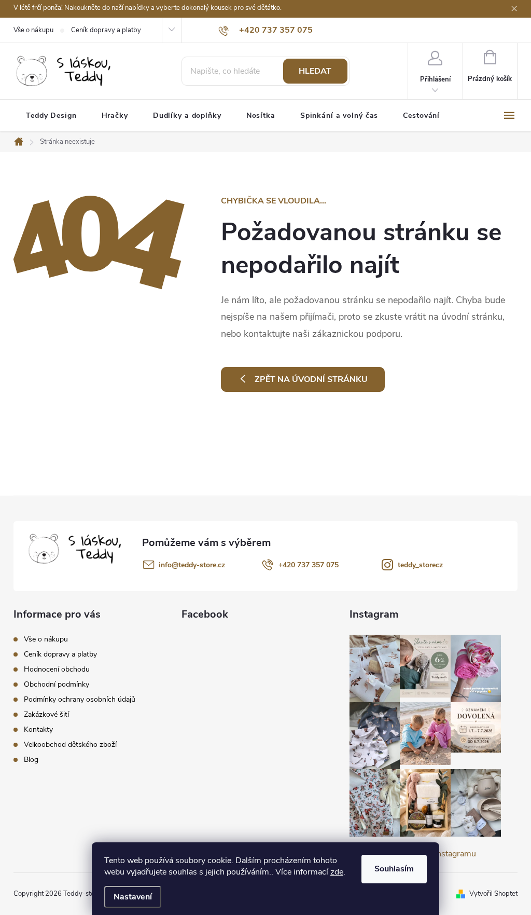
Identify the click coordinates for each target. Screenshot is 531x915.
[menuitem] (51, 116)
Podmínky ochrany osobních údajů (79, 699)
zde (336, 872)
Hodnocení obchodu (57, 669)
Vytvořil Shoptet (493, 893)
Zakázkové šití (46, 714)
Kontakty (38, 729)
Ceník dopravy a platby (106, 30)
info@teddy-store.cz (192, 565)
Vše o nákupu (33, 30)
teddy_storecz (420, 565)
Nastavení (133, 897)
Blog (31, 759)
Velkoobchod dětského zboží (70, 744)
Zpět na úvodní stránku (311, 379)
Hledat (315, 71)
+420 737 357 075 (308, 565)
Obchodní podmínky (56, 684)
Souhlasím (394, 869)
